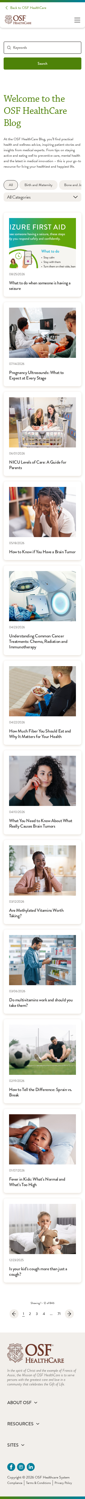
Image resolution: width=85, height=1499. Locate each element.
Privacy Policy (63, 1483)
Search (42, 63)
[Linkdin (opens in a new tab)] (31, 1467)
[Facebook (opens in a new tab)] (11, 1467)
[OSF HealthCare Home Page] (18, 19)
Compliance (14, 1483)
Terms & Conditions (38, 1483)
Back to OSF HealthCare (28, 8)
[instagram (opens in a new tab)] (21, 1467)
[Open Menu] (77, 20)
